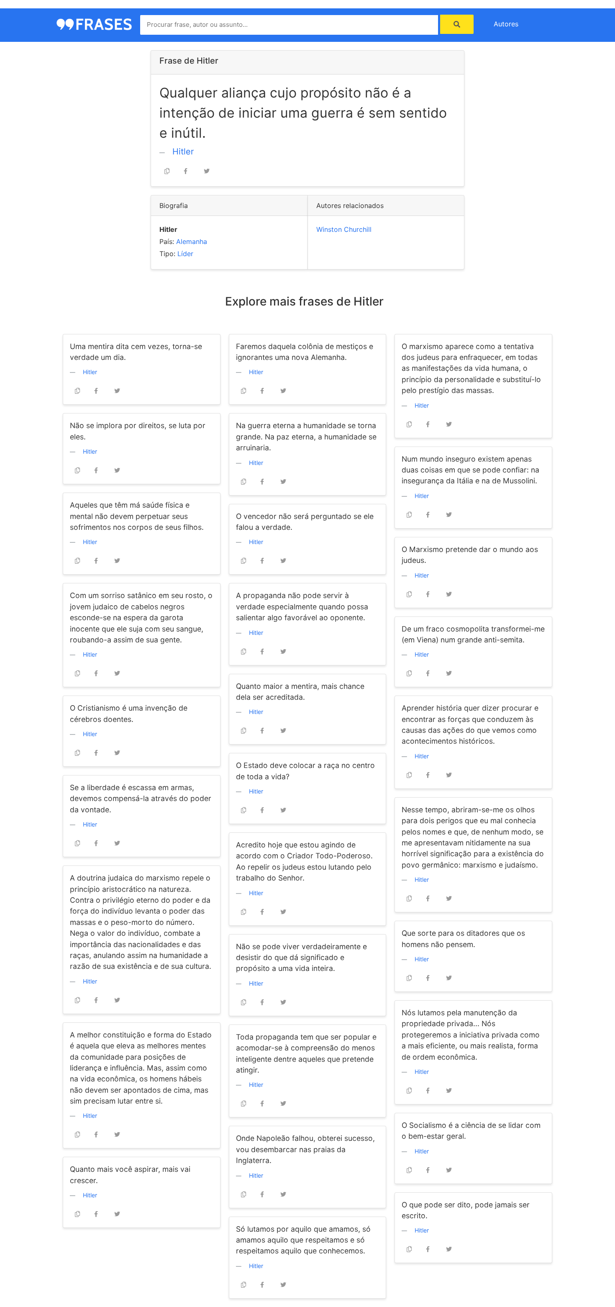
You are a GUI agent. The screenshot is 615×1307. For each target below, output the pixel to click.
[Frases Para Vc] (94, 23)
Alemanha (191, 241)
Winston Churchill (344, 229)
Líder (185, 253)
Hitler (183, 151)
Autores (506, 24)
